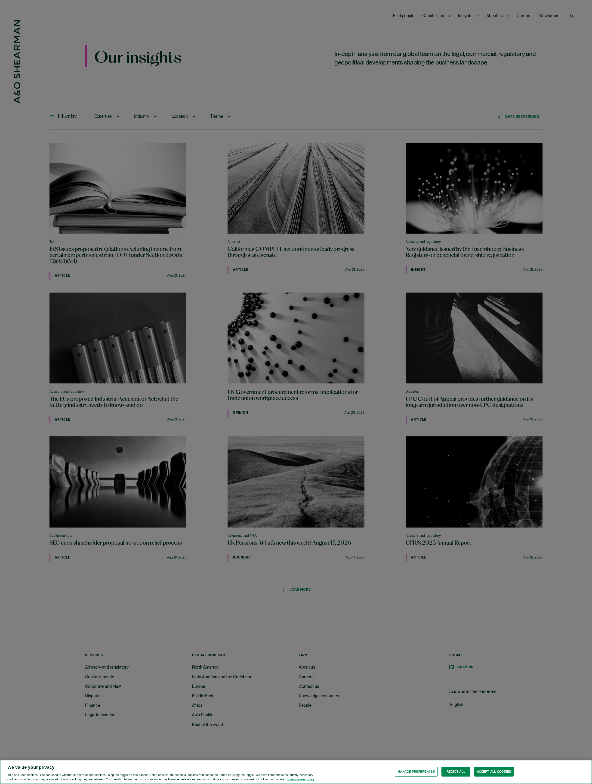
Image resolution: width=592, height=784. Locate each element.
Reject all (456, 771)
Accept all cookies (494, 771)
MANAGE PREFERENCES (416, 771)
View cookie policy (300, 779)
